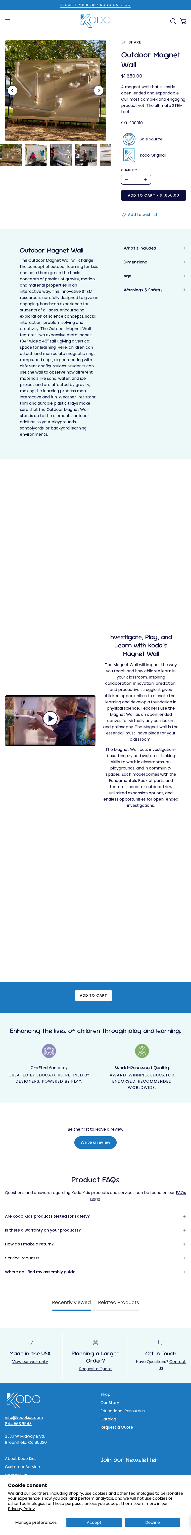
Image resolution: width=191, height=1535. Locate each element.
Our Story (109, 1403)
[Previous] (12, 90)
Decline (152, 1522)
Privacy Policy (21, 1509)
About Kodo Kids (21, 1458)
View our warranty (30, 1361)
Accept (94, 1522)
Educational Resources (122, 1411)
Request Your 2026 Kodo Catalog (95, 4)
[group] (95, 5)
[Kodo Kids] (95, 21)
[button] (172, 21)
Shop (105, 1394)
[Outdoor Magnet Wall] (11, 155)
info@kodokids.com (24, 1417)
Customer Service (22, 1467)
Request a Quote (95, 1369)
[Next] (99, 90)
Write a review (95, 1142)
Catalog (108, 1419)
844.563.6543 (18, 1424)
